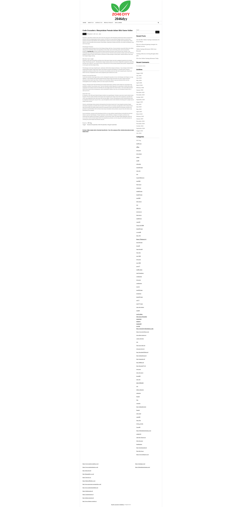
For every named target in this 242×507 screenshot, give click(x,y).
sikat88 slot (139, 218)
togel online (139, 314)
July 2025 (138, 104)
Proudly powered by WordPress (117, 504)
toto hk (138, 286)
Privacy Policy (108, 22)
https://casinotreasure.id (88, 494)
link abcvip (138, 215)
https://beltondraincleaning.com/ (143, 430)
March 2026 (139, 85)
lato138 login (139, 242)
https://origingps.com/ (140, 463)
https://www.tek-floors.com (142, 332)
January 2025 (139, 118)
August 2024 (139, 130)
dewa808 (138, 376)
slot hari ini (139, 211)
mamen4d (138, 323)
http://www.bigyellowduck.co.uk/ (144, 328)
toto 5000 (138, 256)
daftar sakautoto (140, 389)
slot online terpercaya (141, 335)
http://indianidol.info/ (141, 406)
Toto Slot (138, 252)
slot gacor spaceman (112, 124)
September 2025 (140, 99)
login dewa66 (139, 249)
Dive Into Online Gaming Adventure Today (147, 58)
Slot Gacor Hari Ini (140, 345)
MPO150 (138, 208)
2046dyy (121, 19)
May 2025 (139, 109)
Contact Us (98, 22)
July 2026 (138, 75)
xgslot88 (138, 417)
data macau (139, 201)
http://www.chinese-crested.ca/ (90, 501)
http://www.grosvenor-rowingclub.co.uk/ (92, 484)
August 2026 (139, 73)
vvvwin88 (138, 232)
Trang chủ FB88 (140, 225)
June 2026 (139, 78)
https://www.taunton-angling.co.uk (90, 463)
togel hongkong (139, 273)
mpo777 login (139, 303)
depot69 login (139, 229)
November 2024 (140, 123)
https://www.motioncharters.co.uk (90, 467)
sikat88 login (139, 191)
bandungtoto (139, 444)
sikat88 (138, 310)
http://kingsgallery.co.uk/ (88, 474)
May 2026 (139, 80)
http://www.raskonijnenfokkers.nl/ (90, 487)
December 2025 (140, 92)
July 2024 (138, 133)
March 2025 (139, 114)
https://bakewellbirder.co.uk (89, 481)
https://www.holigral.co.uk (142, 454)
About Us (91, 22)
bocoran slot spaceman (92, 124)
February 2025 (140, 116)
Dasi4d (138, 396)
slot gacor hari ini (140, 349)
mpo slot (138, 379)
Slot (137, 400)
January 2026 (139, 90)
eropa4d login (139, 167)
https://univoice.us (87, 477)
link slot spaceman (102, 124)
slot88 (137, 160)
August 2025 (139, 102)
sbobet (137, 157)
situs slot (138, 171)
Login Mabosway (140, 177)
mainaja (138, 321)
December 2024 (140, 121)
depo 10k (138, 235)
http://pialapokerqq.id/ (141, 355)
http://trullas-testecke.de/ (88, 498)
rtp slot (138, 326)
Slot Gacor (138, 184)
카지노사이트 (139, 424)
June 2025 (139, 106)
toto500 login (139, 290)
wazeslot (138, 403)
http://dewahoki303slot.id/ (142, 352)
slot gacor (138, 150)
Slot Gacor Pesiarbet (141, 316)
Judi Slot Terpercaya (141, 437)
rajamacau (138, 188)
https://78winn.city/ (141, 239)
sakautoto (138, 393)
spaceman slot (90, 51)
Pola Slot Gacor (140, 451)
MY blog (90, 123)
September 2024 (140, 128)
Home (84, 22)
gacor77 (138, 266)
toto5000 (138, 181)
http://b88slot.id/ (140, 362)
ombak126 (138, 434)
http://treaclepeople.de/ (141, 447)
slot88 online (139, 269)
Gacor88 (138, 427)
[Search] (158, 22)
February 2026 (140, 87)
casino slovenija (140, 338)
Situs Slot (138, 420)
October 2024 (139, 126)
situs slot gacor (139, 372)
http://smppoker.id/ (140, 359)
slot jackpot (139, 154)
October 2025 (139, 97)
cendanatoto (139, 276)
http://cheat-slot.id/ (87, 470)
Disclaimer (118, 22)
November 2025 (140, 94)
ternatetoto (138, 293)
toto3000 (138, 198)
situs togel (138, 413)
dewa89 (138, 246)
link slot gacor (139, 441)
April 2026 (139, 82)
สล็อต (137, 147)
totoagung (138, 319)
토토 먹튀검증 (139, 383)
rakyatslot (138, 164)
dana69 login (139, 194)
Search (137, 29)
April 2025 (139, 111)
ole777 (137, 300)
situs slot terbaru (140, 307)
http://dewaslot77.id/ (141, 366)
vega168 (138, 222)
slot (137, 174)
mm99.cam (138, 143)
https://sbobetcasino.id (88, 491)
